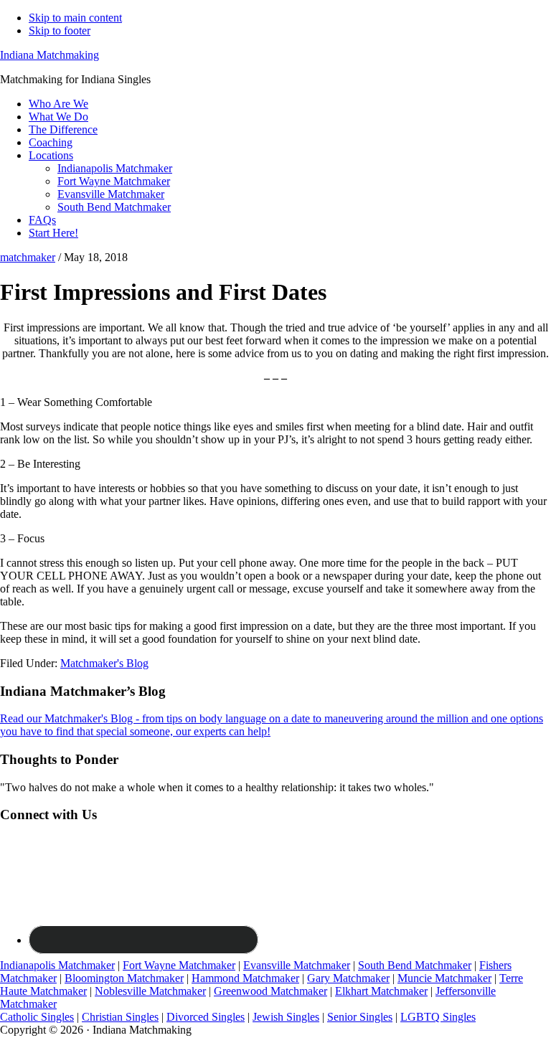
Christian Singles (120, 1017)
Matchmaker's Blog (104, 663)
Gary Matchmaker (348, 978)
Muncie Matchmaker (444, 978)
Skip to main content (75, 17)
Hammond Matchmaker (245, 978)
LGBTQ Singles (438, 1017)
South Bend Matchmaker (414, 965)
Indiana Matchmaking (49, 55)
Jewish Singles (286, 1017)
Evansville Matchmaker (296, 965)
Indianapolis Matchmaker (57, 965)
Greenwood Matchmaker (270, 991)
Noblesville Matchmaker (150, 991)
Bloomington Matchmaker (124, 978)
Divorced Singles (205, 1017)
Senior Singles (359, 1017)
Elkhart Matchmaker (381, 991)
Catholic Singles (37, 1017)
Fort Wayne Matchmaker (179, 965)
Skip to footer (59, 30)
